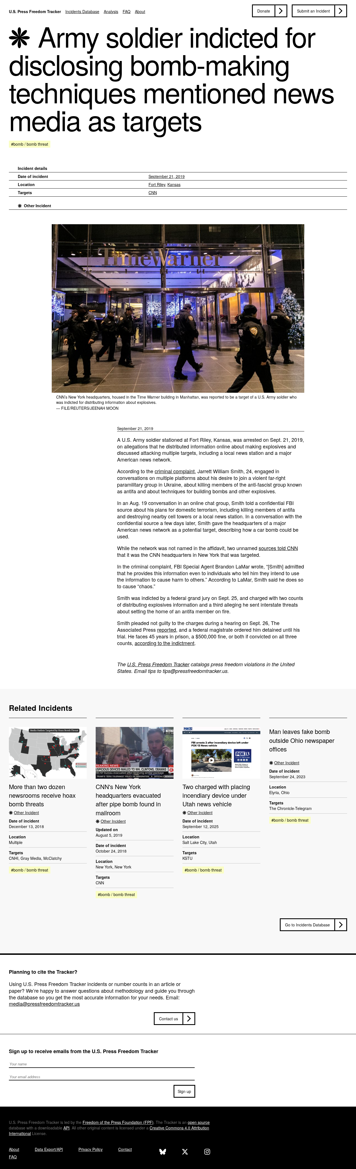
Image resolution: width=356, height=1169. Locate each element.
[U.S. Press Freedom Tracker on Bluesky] (162, 1152)
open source (199, 1122)
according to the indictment (164, 642)
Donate (263, 11)
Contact (125, 1149)
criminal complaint (175, 471)
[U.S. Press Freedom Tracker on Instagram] (207, 1152)
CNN (153, 192)
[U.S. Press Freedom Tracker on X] (185, 1152)
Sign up (184, 1091)
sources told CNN (278, 547)
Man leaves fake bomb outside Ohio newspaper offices (301, 740)
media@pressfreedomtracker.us (44, 1003)
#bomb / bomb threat (29, 144)
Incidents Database (82, 11)
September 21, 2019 (167, 176)
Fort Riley (157, 184)
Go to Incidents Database (307, 925)
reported (166, 629)
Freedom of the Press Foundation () (118, 1122)
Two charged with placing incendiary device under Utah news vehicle (216, 795)
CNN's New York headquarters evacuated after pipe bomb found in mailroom (128, 799)
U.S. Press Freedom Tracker (35, 11)
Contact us (168, 1018)
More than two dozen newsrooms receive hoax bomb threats (42, 795)
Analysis (111, 11)
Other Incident (37, 205)
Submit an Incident (313, 11)
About (140, 11)
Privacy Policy (90, 1149)
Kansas (174, 184)
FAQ (126, 11)
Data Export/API (49, 1149)
